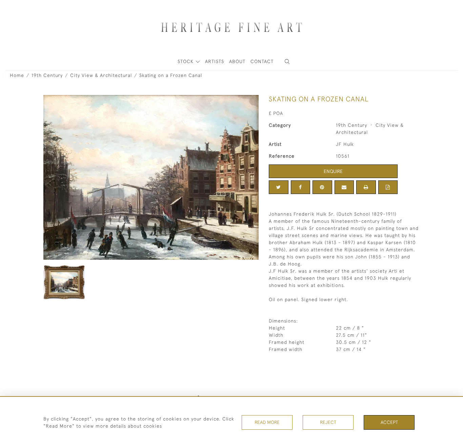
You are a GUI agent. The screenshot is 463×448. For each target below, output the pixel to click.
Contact (262, 61)
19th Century (47, 75)
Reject (328, 422)
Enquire (333, 171)
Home (17, 75)
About (237, 61)
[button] (287, 61)
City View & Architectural (101, 75)
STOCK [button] (186, 61)
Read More (267, 422)
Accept (389, 422)
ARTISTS (214, 61)
